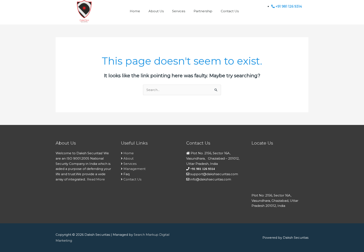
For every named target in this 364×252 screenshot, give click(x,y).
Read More (96, 179)
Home (135, 11)
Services (178, 11)
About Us (156, 11)
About (128, 158)
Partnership (203, 11)
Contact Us (230, 11)
